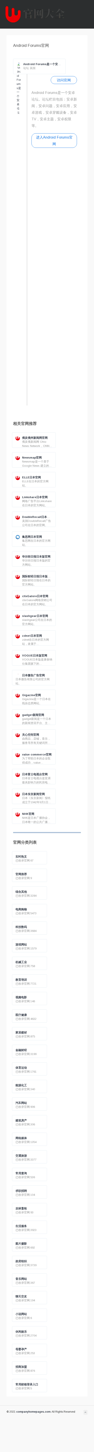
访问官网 (64, 80)
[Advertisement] (54, 278)
